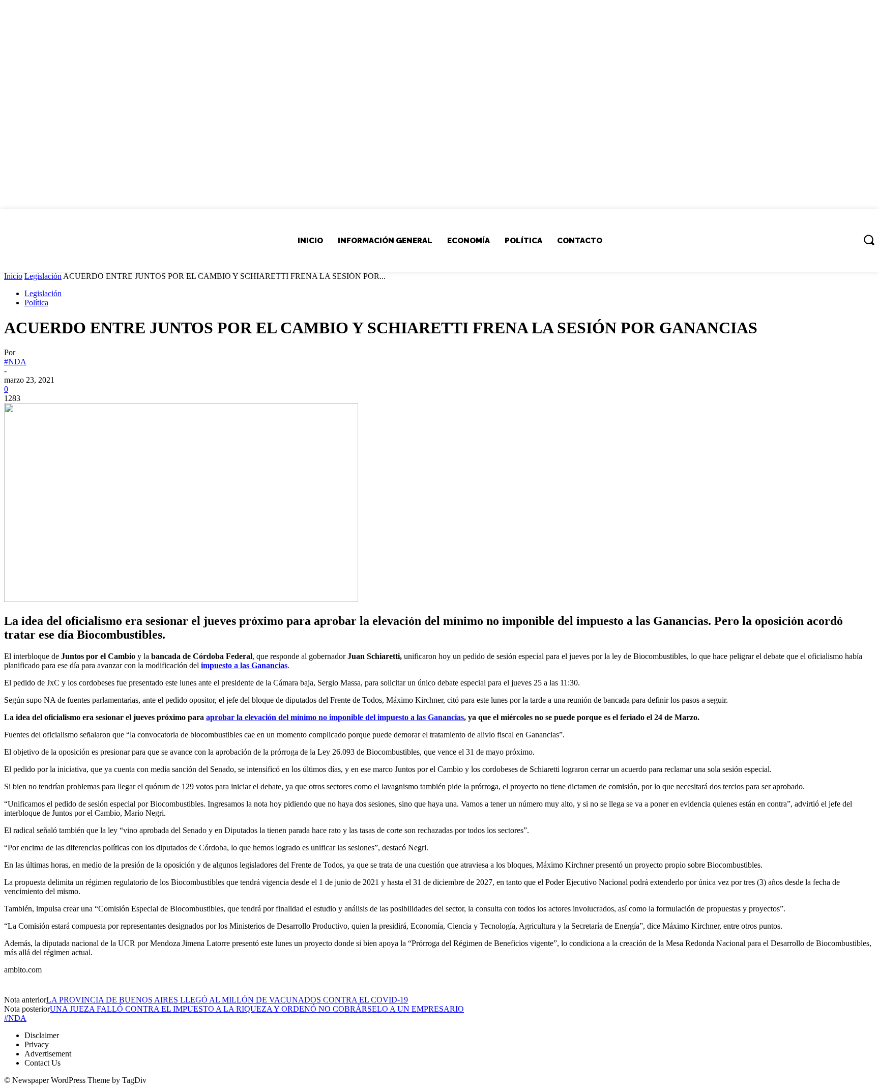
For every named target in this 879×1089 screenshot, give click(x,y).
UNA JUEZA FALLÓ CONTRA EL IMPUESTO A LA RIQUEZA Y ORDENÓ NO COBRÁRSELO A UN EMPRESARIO (257, 1009)
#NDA (15, 361)
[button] (869, 240)
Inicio (13, 276)
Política (36, 302)
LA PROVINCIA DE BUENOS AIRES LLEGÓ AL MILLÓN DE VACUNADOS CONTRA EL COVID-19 (227, 999)
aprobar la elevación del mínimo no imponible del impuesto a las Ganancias (335, 717)
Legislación (43, 276)
